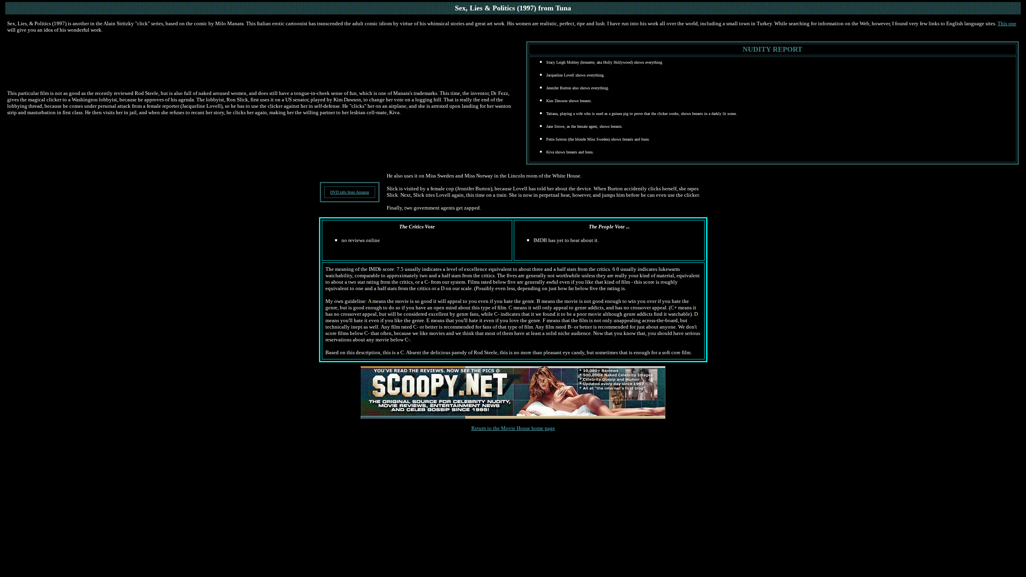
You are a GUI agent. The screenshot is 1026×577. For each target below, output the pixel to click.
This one (1007, 23)
